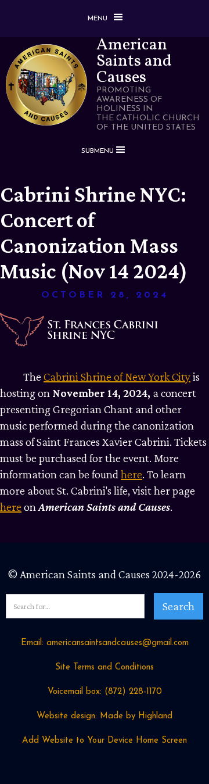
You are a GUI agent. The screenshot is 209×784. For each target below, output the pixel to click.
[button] (104, 18)
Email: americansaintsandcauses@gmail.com (105, 643)
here (131, 474)
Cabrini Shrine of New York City (117, 376)
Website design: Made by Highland (104, 716)
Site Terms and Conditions (104, 667)
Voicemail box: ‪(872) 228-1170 (105, 692)
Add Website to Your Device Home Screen (104, 740)
